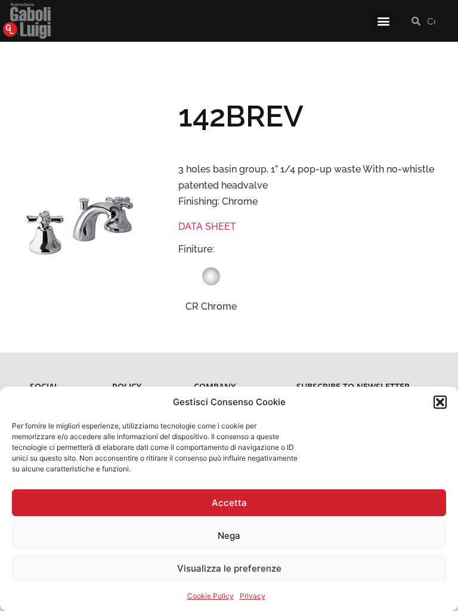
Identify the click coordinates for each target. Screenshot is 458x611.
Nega (229, 535)
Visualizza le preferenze (229, 568)
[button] (440, 402)
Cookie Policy (210, 595)
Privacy (252, 595)
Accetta (229, 502)
